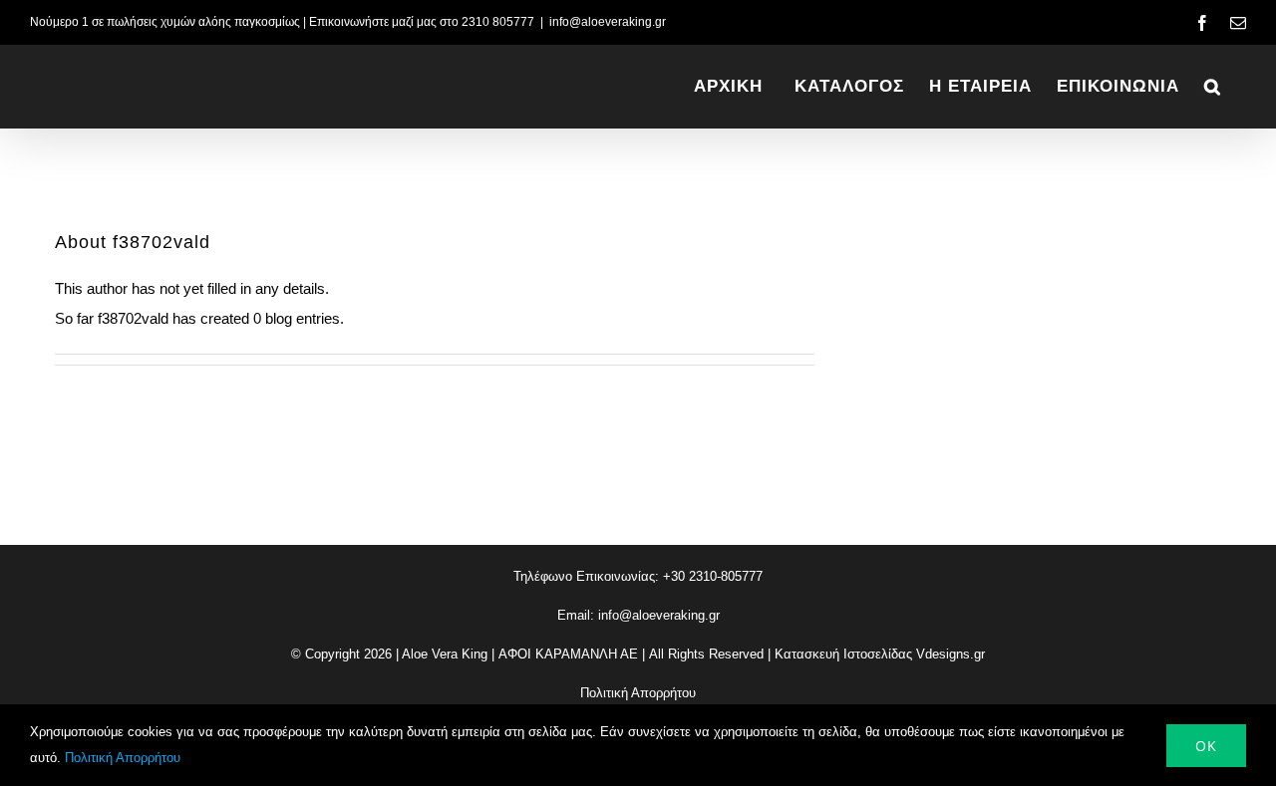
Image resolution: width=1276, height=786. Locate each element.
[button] (1212, 86)
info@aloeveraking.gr (607, 22)
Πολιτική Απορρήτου (638, 692)
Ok (1206, 745)
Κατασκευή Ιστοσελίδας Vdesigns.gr (880, 654)
